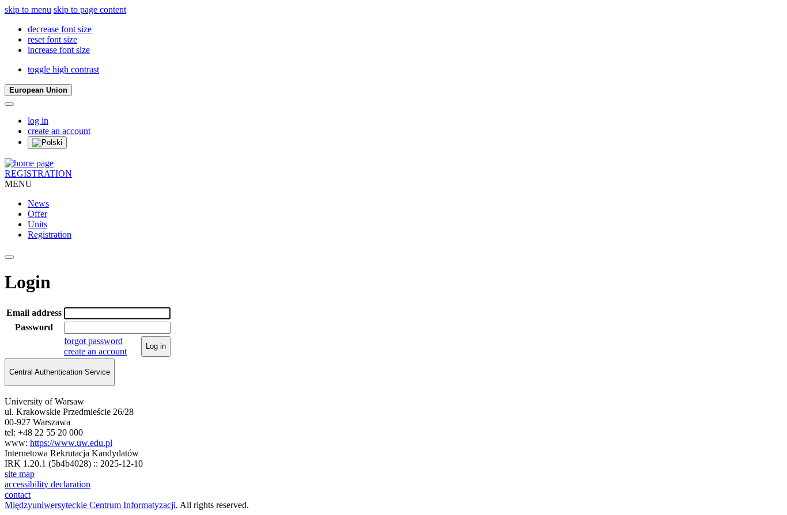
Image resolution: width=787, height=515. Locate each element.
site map (20, 474)
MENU (18, 184)
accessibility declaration (47, 484)
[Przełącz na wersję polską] (47, 142)
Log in (156, 346)
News (38, 203)
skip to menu (28, 9)
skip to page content (90, 9)
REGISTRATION (38, 173)
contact (18, 494)
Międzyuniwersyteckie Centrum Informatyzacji (90, 505)
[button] (60, 29)
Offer (37, 214)
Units (37, 224)
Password (34, 327)
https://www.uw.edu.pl (71, 443)
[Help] (9, 104)
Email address (34, 313)
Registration (49, 234)
